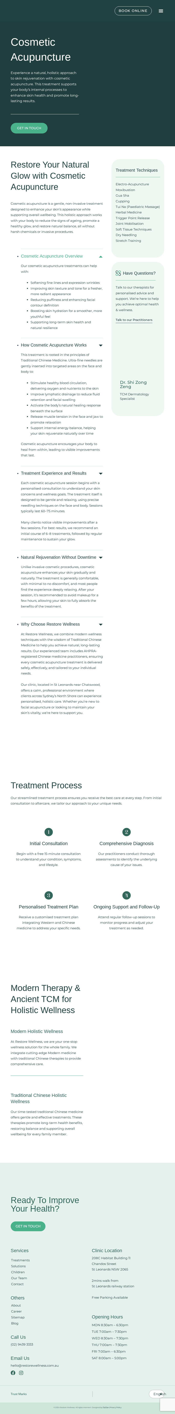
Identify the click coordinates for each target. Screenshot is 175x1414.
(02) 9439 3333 (22, 1344)
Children (18, 1272)
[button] (160, 11)
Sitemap (18, 1317)
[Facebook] (13, 1372)
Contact (17, 1284)
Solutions (18, 1266)
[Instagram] (21, 1372)
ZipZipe (106, 1407)
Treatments (20, 1260)
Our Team (19, 1278)
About (16, 1305)
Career (16, 1311)
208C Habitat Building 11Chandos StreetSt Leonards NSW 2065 (111, 1263)
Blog (14, 1323)
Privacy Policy (115, 1407)
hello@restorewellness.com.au (35, 1365)
